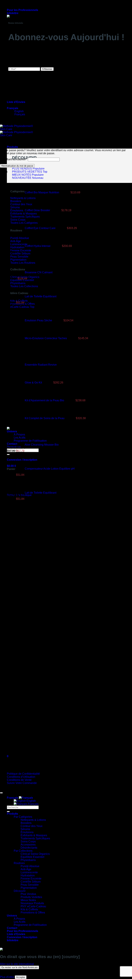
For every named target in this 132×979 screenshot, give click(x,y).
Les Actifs (19, 921)
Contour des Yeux (31, 826)
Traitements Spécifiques (35, 838)
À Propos (19, 918)
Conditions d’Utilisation (21, 776)
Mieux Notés (28, 900)
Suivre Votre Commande (22, 783)
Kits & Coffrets (29, 909)
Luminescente (29, 872)
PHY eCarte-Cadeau (33, 906)
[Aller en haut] (1, 792)
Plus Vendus (28, 894)
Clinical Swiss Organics (35, 853)
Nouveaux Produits (32, 903)
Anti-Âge (26, 869)
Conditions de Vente (19, 779)
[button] (12, 13)
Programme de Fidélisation (30, 440)
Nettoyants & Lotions (33, 819)
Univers (12, 915)
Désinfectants (29, 847)
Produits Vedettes (31, 897)
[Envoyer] (8, 811)
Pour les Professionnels (22, 10)
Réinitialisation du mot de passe (17, 166)
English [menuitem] (19, 111)
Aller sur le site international (17, 964)
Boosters (26, 822)
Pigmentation (29, 887)
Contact (12, 927)
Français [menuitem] (19, 114)
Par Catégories (23, 816)
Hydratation (28, 875)
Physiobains (28, 860)
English (31, 800)
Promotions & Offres (33, 912)
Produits (12, 146)
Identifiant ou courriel (13, 159)
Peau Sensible (30, 884)
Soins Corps (28, 841)
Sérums (25, 829)
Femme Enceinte (31, 878)
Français (12, 108)
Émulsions (27, 832)
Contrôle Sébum (31, 881)
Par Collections (23, 850)
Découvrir (20, 890)
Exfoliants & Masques (34, 835)
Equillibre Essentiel (32, 856)
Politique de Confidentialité (23, 773)
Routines (19, 863)
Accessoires (28, 844)
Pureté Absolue (30, 866)
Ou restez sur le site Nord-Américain (19, 967)
